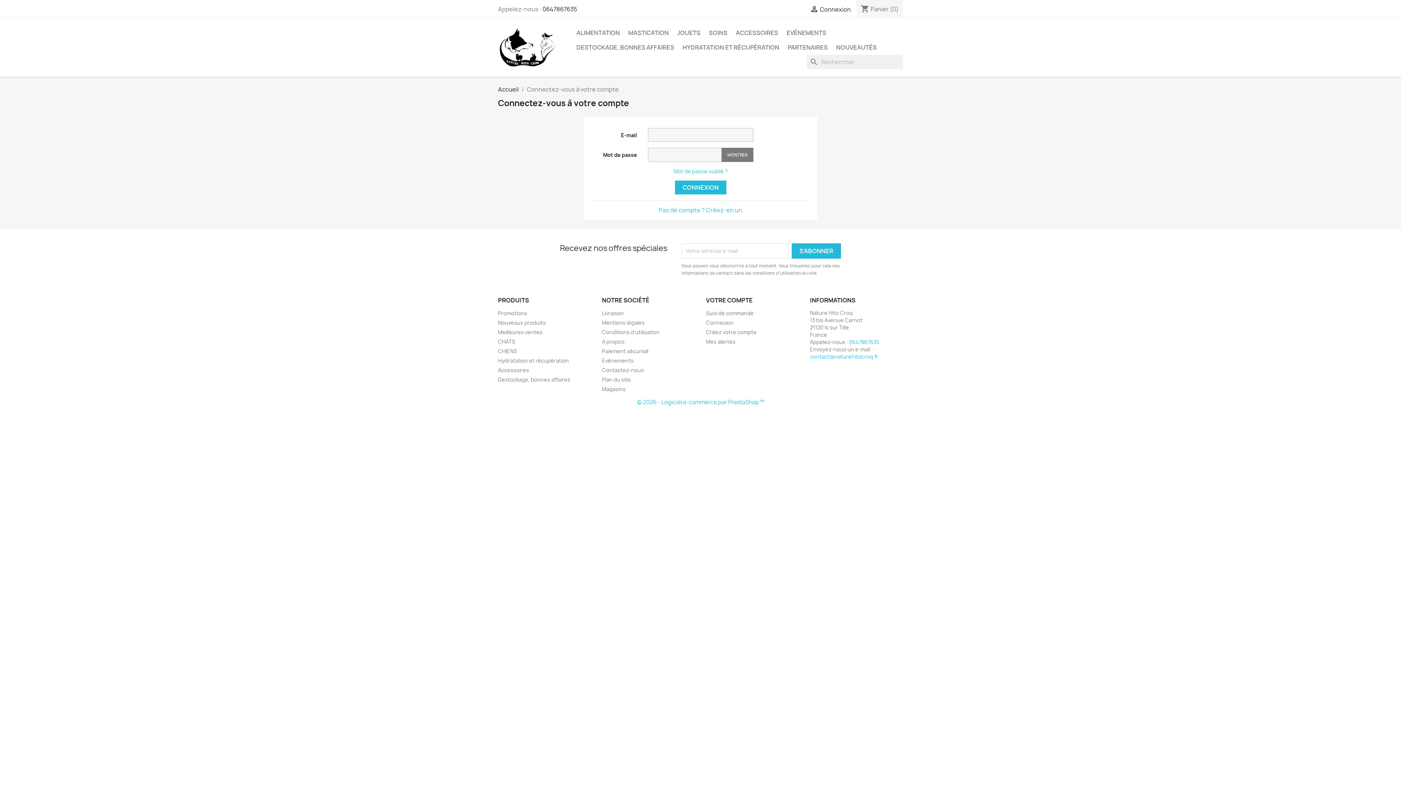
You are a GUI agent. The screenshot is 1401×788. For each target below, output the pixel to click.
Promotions (512, 313)
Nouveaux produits (522, 322)
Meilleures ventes (520, 332)
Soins (718, 33)
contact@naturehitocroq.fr (844, 356)
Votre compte (729, 300)
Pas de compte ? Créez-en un (700, 210)
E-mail (629, 135)
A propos (613, 341)
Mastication (648, 33)
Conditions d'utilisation (631, 332)
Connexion (701, 188)
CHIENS (507, 351)
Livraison (613, 313)
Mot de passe (620, 154)
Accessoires (757, 33)
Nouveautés (856, 47)
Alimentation (598, 33)
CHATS (506, 341)
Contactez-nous (623, 370)
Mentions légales (623, 322)
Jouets (688, 33)
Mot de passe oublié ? (701, 171)
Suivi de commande (730, 313)
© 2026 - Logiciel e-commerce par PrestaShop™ (700, 402)
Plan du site (616, 379)
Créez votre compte (731, 332)
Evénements (806, 33)
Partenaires (808, 47)
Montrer (737, 155)
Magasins (614, 389)
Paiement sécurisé (625, 351)
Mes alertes (721, 341)
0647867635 (560, 9)
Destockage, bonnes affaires (625, 47)
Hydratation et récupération (731, 47)
